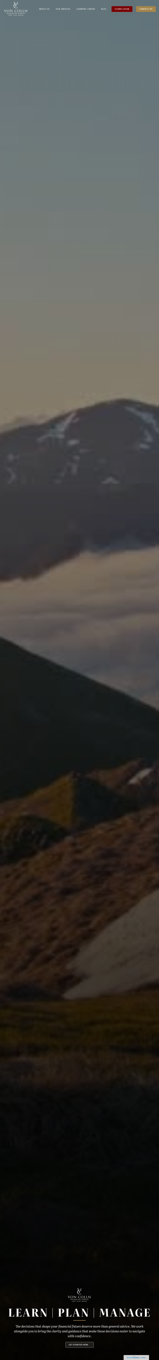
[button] (44, 9)
